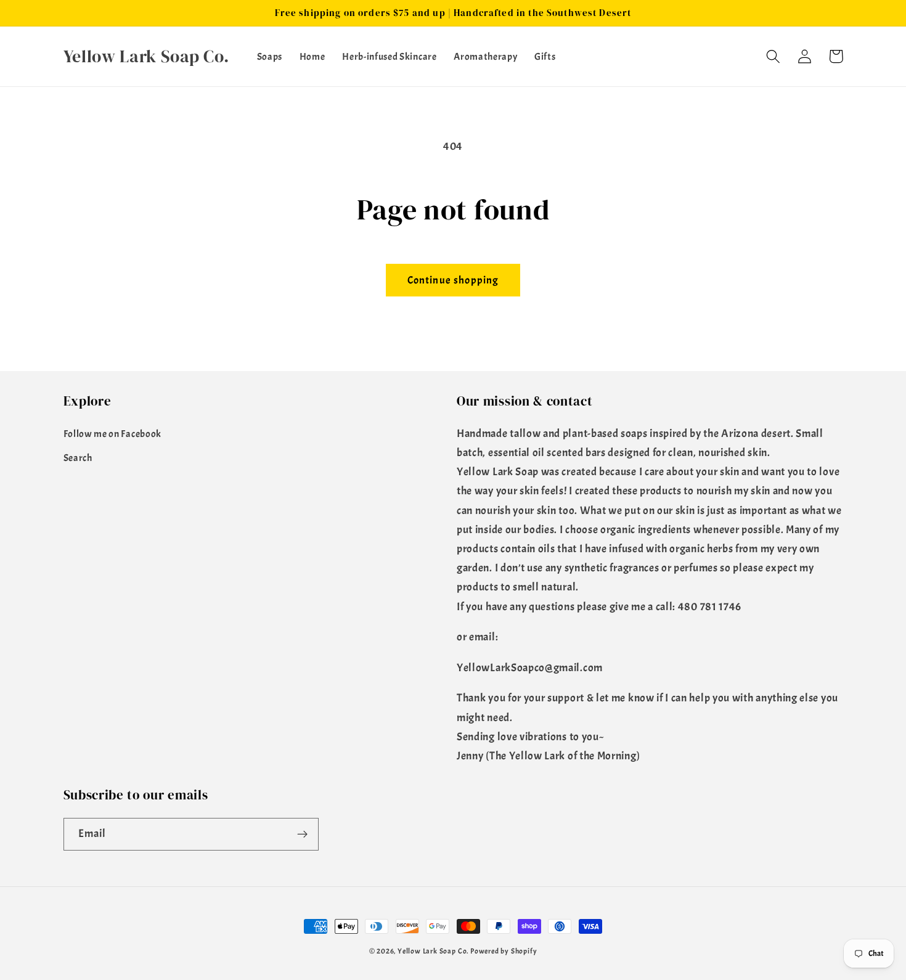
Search (77, 458)
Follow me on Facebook (112, 434)
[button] (774, 56)
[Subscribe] (302, 834)
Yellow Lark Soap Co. (433, 951)
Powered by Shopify (503, 951)
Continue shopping (453, 280)
